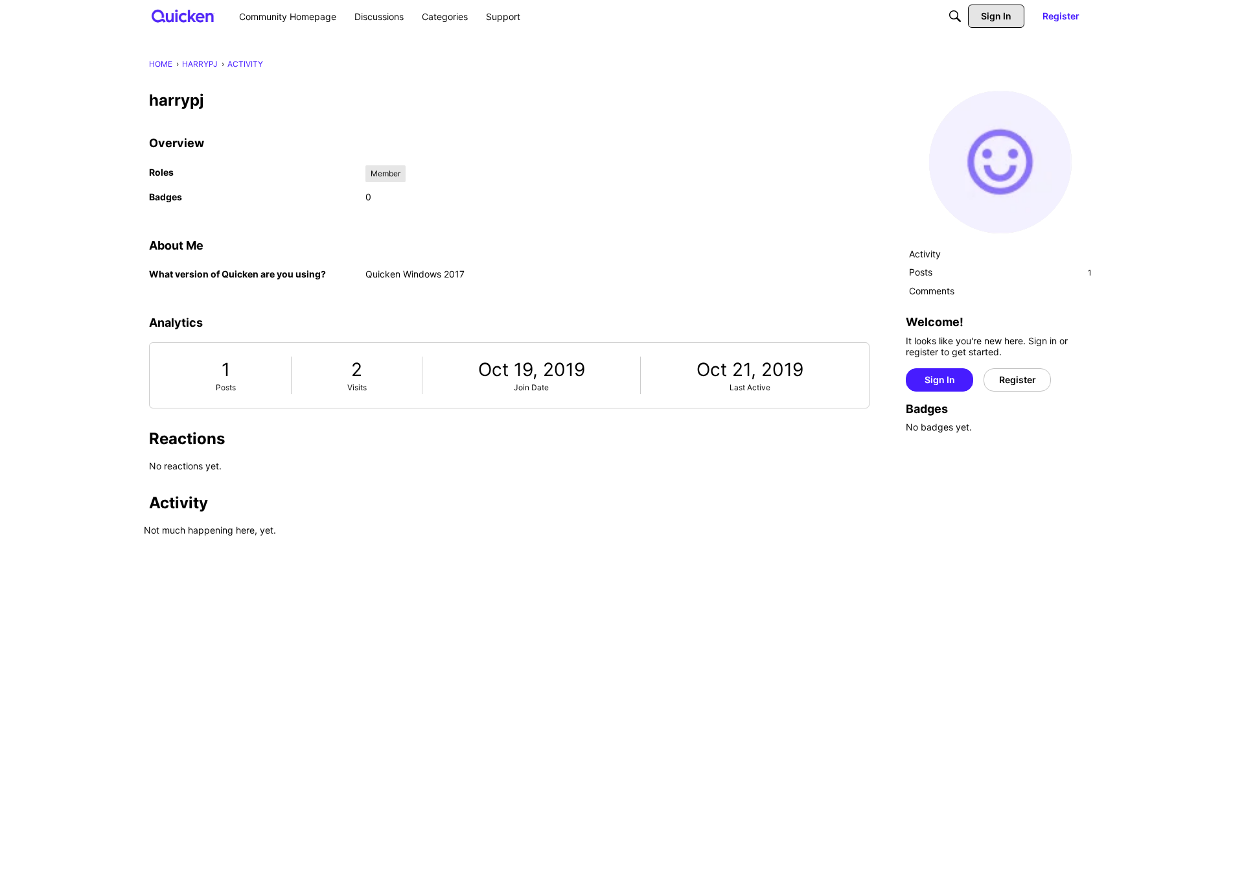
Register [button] (1017, 379)
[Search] (955, 16)
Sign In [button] (940, 379)
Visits (357, 387)
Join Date (531, 387)
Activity (925, 253)
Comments (931, 290)
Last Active (750, 387)
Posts (226, 387)
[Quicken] (183, 16)
